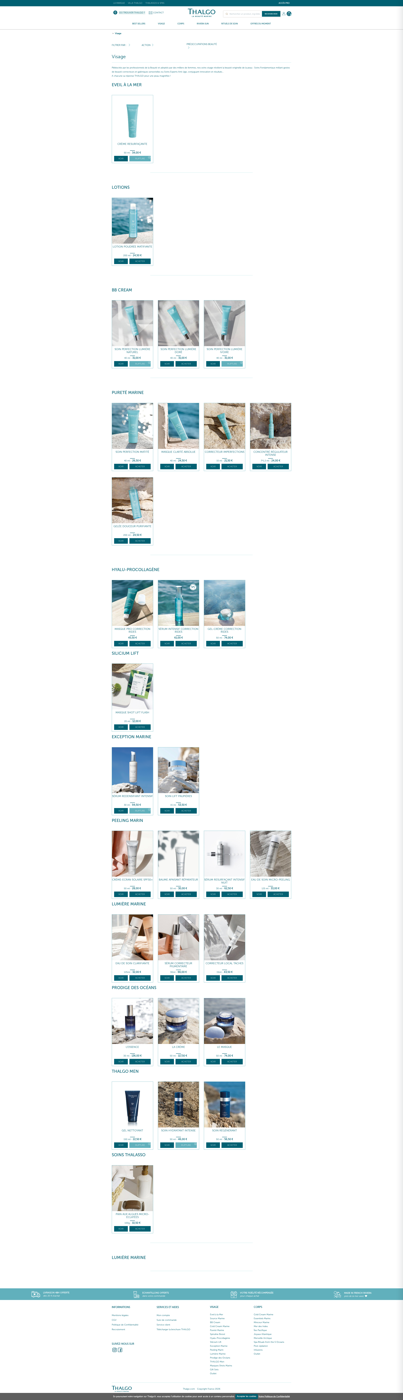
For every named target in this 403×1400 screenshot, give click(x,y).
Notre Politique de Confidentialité (274, 1396)
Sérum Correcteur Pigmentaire (178, 965)
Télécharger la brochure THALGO (173, 1329)
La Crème (178, 1047)
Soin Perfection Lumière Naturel (132, 351)
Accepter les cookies (246, 1396)
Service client (163, 1324)
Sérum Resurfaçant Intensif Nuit (224, 881)
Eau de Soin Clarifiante (132, 963)
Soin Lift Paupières (178, 796)
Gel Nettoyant (132, 1130)
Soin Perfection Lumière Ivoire (224, 351)
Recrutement (118, 1329)
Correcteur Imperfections (224, 451)
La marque (119, 3)
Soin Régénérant (224, 1130)
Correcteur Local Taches (224, 963)
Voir (121, 158)
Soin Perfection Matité (132, 451)
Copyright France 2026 (208, 1389)
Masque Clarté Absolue (178, 451)
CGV (114, 1320)
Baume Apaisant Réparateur (178, 879)
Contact (158, 12)
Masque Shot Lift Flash (132, 712)
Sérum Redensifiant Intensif (132, 796)
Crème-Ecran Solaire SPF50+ (132, 879)
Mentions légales (120, 1315)
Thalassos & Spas (154, 3)
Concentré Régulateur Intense (270, 453)
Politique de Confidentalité (125, 1324)
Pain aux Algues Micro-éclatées (132, 1216)
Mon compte (163, 1315)
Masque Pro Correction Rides (132, 630)
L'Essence (132, 1047)
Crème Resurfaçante (132, 143)
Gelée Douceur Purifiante (132, 526)
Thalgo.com (189, 1389)
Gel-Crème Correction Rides (224, 630)
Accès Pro (284, 3)
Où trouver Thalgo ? (132, 12)
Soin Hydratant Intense (178, 1130)
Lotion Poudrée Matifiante (132, 246)
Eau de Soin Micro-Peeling (270, 879)
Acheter (140, 261)
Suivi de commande (167, 1320)
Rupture (140, 158)
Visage (118, 33)
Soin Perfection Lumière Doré (178, 351)
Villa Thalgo (135, 3)
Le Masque (224, 1047)
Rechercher (271, 14)
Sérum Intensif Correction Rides (178, 630)
